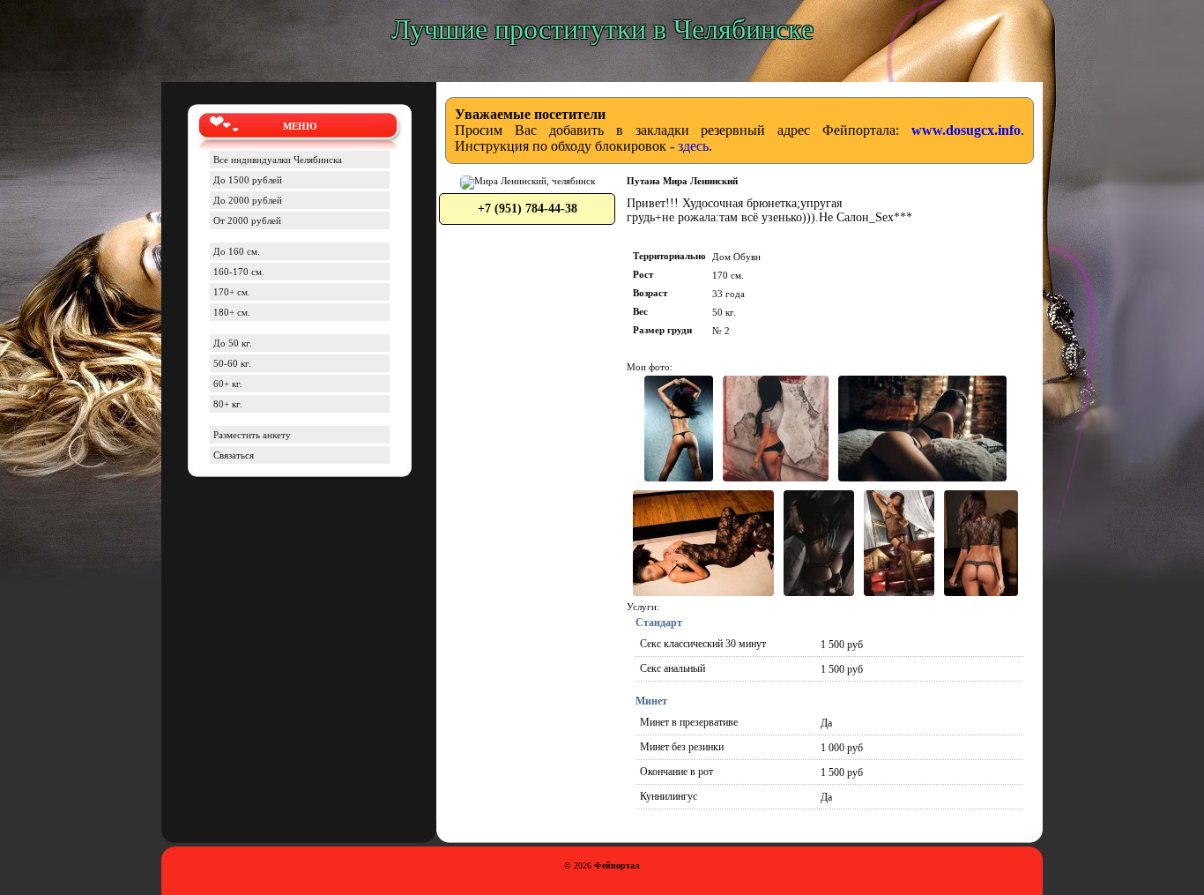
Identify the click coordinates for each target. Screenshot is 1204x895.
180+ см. (231, 312)
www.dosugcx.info (966, 130)
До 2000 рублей (247, 200)
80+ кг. (227, 404)
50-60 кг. (232, 363)
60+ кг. (227, 383)
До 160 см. (236, 251)
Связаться (233, 455)
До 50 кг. (232, 343)
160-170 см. (238, 271)
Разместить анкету (252, 434)
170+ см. (231, 292)
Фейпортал (617, 865)
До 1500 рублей (247, 180)
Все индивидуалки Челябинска (277, 159)
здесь (693, 145)
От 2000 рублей (247, 220)
